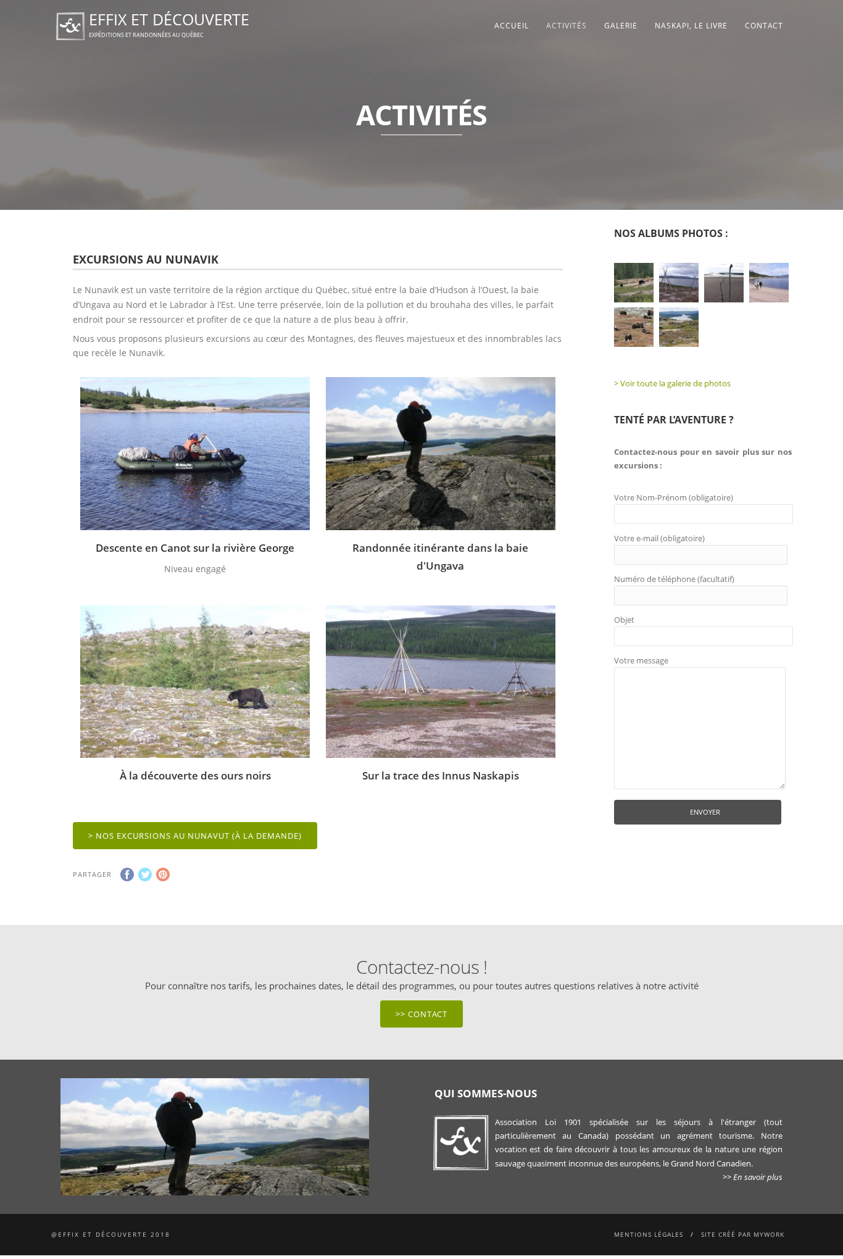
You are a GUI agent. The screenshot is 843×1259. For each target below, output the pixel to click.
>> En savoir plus (753, 1176)
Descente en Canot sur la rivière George (195, 548)
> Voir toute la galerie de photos (672, 383)
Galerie (620, 25)
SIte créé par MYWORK (742, 1234)
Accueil (511, 25)
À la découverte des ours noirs (195, 775)
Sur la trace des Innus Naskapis (440, 775)
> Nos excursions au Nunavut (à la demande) (195, 835)
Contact (764, 25)
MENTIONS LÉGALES (648, 1234)
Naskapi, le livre (691, 25)
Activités (566, 25)
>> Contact (421, 1014)
